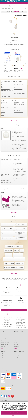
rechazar (8, 407)
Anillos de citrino (4, 366)
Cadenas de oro (4, 340)
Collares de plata (4, 344)
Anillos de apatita (4, 364)
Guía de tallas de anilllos (7, 324)
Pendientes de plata (8, 259)
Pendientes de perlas (18, 254)
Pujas (15, 11)
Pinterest (12, 396)
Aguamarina (17, 356)
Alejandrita (16, 358)
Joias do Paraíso (5, 96)
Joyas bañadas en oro (9, 263)
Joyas (2, 11)
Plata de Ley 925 (18, 89)
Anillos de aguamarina (6, 358)
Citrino (15, 340)
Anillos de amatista (5, 360)
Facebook (5, 396)
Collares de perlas (5, 342)
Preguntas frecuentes (7, 326)
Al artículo (13, 120)
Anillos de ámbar (4, 362)
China (2, 115)
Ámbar (15, 362)
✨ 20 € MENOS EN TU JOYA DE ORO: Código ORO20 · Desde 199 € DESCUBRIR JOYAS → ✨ (14, 1)
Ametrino (16, 364)
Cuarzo (15, 342)
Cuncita (16, 344)
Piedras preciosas (8, 250)
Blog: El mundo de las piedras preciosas (20, 323)
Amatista (16, 336)
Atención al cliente (7, 322)
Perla (2, 104)
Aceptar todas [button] (14, 412)
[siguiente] (25, 63)
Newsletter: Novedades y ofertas (20, 320)
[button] (1, 5)
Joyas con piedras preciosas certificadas (14, 246)
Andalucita (16, 366)
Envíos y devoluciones (7, 317)
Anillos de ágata (4, 356)
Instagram (9, 396)
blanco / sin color (18, 112)
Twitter (2, 396)
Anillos (2, 334)
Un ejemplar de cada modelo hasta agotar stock (14, 267)
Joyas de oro (3, 346)
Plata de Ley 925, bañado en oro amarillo (7, 89)
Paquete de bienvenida (21, 327)
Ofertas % (8, 11)
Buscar (26, 8)
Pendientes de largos (19, 93)
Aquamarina (17, 338)
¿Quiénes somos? (21, 317)
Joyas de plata (9, 254)
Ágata (15, 334)
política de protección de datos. (17, 409)
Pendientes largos (19, 263)
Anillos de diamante (5, 353)
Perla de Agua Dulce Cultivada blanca (19, 105)
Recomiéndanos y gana (20, 325)
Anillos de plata (4, 338)
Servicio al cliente (7, 300)
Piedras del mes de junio (19, 259)
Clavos (3, 112)
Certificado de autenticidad (7, 320)
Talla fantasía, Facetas (19, 109)
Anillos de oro (4, 336)
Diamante (16, 346)
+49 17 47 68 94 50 (7, 303)
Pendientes (16, 250)
